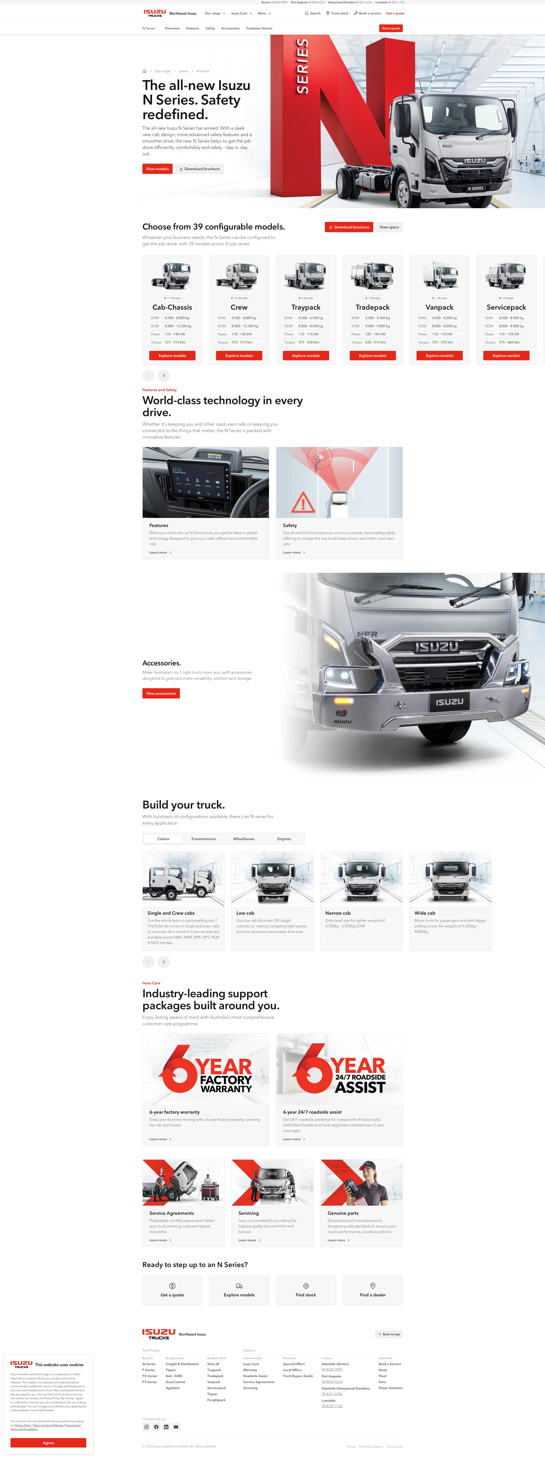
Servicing (249, 1213)
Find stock (306, 1295)
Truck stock (339, 13)
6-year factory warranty (174, 1112)
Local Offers (292, 1370)
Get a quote (395, 13)
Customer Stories (259, 28)
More (262, 13)
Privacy (351, 1446)
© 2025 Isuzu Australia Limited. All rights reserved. (179, 1446)
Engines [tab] (284, 838)
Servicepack (216, 1388)
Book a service (370, 13)
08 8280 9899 (274, 2)
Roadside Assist (255, 1376)
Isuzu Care (239, 13)
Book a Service (390, 1364)
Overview (172, 28)
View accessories (161, 693)
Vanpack (213, 1382)
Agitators (173, 1388)
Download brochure (202, 168)
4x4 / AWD (174, 1376)
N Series (203, 71)
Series (183, 71)
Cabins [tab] (163, 838)
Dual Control (175, 1382)
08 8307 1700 (389, 2)
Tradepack (215, 1376)
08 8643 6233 (308, 2)
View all (213, 1364)
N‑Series (148, 1364)
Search (315, 13)
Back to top (391, 1334)
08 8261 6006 (350, 2)
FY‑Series (149, 1382)
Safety (210, 28)
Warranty (250, 1370)
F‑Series (148, 1370)
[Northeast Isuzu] (144, 71)
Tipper (171, 1370)
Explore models (172, 355)
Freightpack (216, 1400)
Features (192, 28)
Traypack (214, 1370)
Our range (213, 13)
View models (157, 168)
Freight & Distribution (182, 1364)
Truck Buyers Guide (298, 1376)
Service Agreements (171, 1213)
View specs (389, 227)
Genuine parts (343, 1213)
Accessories (230, 28)
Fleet (382, 1376)
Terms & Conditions (371, 1446)
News (383, 1370)
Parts (382, 1382)
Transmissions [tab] (203, 838)
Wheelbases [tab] (243, 838)
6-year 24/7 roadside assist (312, 1112)
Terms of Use (395, 1446)
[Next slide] (164, 376)
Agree (48, 1442)
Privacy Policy (23, 1425)
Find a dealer (373, 1295)
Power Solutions (391, 1388)
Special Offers (294, 1364)
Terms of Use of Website (48, 1425)
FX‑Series (149, 1376)
